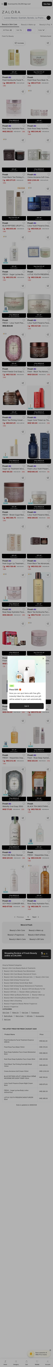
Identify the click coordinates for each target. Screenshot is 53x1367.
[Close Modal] (43, 658)
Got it (26, 706)
